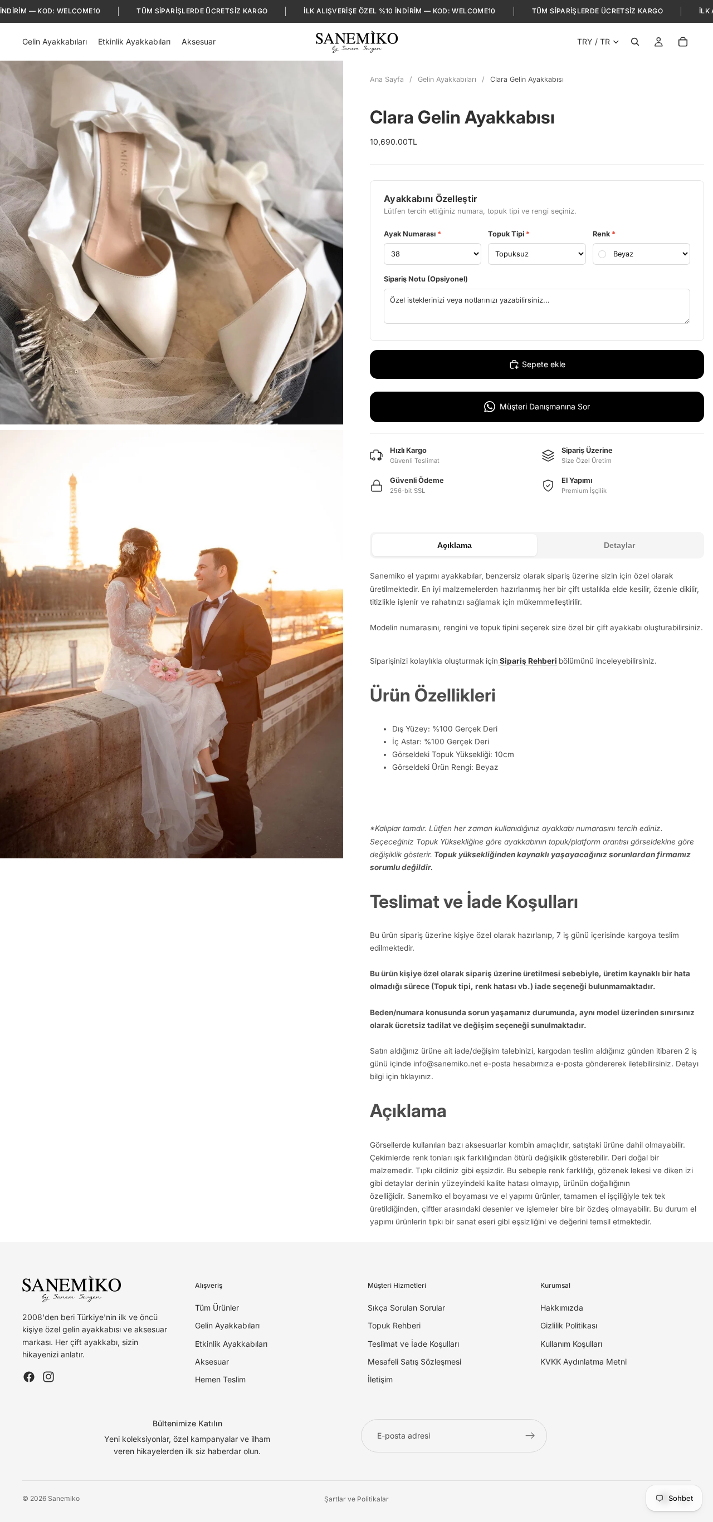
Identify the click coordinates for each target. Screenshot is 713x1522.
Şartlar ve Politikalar (356, 1499)
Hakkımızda (561, 1307)
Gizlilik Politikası (568, 1325)
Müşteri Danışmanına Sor (545, 406)
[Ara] (635, 41)
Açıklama (454, 545)
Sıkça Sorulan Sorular (406, 1307)
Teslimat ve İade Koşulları (413, 1343)
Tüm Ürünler (217, 1307)
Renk (604, 234)
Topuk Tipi (509, 234)
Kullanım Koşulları (571, 1343)
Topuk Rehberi (394, 1325)
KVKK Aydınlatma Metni (583, 1361)
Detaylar (619, 545)
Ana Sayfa (387, 79)
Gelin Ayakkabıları (447, 79)
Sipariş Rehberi (527, 660)
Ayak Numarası (412, 234)
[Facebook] (29, 1376)
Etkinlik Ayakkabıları (231, 1343)
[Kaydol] (530, 1435)
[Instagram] (48, 1376)
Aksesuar (212, 1361)
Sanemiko (64, 1498)
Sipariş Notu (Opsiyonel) (426, 279)
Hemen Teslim (220, 1379)
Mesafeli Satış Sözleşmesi (414, 1361)
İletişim (380, 1379)
